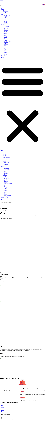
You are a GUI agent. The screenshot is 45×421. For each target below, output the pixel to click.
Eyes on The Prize (6, 44)
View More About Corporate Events (6, 203)
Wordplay (5, 174)
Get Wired (5, 34)
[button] (22, 104)
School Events (4, 19)
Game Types (2, 24)
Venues (5, 158)
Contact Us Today (22, 397)
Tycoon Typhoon (6, 46)
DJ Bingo (5, 35)
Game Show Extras (5, 186)
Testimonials (4, 153)
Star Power (5, 43)
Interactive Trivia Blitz (6, 167)
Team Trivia (5, 37)
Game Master (5, 193)
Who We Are (4, 151)
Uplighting (5, 54)
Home (2, 8)
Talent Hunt (5, 40)
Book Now (2, 57)
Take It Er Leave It (6, 184)
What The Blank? (6, 30)
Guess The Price (6, 42)
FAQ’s (2, 56)
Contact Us (44, 4)
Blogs (2, 198)
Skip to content (1, 0)
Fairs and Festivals (5, 21)
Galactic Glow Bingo (6, 177)
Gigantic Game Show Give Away (8, 41)
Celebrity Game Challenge (7, 172)
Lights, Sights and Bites (6, 27)
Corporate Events (5, 160)
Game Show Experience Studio (4, 55)
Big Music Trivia (6, 28)
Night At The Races (6, 36)
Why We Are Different (5, 11)
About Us (2, 9)
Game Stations (5, 52)
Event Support (4, 13)
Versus (22, 380)
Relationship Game (6, 31)
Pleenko (5, 49)
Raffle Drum (5, 48)
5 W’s (3, 10)
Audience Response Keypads (7, 53)
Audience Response (5, 33)
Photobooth (5, 45)
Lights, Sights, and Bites (22, 383)
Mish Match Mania (6, 23)
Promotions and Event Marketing (6, 15)
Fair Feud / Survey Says (7, 165)
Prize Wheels (5, 47)
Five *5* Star (5, 17)
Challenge (4, 38)
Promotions (5, 16)
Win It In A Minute (6, 22)
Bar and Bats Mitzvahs (6, 20)
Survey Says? (5, 29)
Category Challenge (6, 26)
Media (2, 14)
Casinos (5, 18)
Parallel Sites (4, 12)
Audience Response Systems (7, 179)
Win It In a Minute (6, 39)
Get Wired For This (22, 382)
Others (3, 191)
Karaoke (5, 51)
